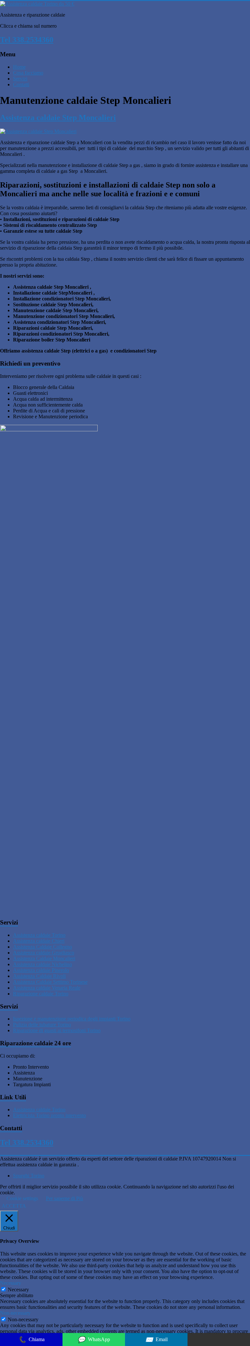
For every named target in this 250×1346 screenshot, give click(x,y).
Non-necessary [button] (15, 1313)
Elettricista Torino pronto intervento (49, 1115)
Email (156, 1339)
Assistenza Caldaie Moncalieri (44, 958)
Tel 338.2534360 (26, 39)
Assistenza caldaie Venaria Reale (46, 988)
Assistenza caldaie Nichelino (42, 964)
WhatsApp (93, 1339)
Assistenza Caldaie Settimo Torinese (50, 982)
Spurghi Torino (28, 1175)
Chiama (31, 1339)
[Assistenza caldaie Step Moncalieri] (38, 131)
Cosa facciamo (28, 73)
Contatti (21, 84)
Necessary (18, 1289)
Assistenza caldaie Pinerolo (41, 970)
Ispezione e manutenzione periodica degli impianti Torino (72, 1018)
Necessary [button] (10, 1283)
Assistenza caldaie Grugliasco (43, 952)
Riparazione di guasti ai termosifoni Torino (57, 1030)
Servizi (20, 78)
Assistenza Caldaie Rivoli (39, 976)
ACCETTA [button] (14, 1206)
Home (19, 67)
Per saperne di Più (64, 1198)
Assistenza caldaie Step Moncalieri (58, 117)
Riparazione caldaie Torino (40, 993)
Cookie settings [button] (22, 1198)
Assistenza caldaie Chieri (38, 941)
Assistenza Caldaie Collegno (42, 947)
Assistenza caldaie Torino (39, 935)
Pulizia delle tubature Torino (42, 1024)
